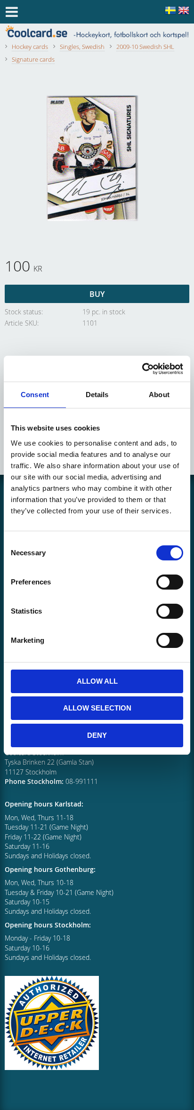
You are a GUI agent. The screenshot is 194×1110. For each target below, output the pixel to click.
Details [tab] (97, 395)
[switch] (169, 582)
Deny (97, 735)
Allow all (97, 681)
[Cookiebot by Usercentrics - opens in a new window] (142, 369)
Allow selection (97, 708)
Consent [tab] (35, 395)
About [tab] (159, 395)
